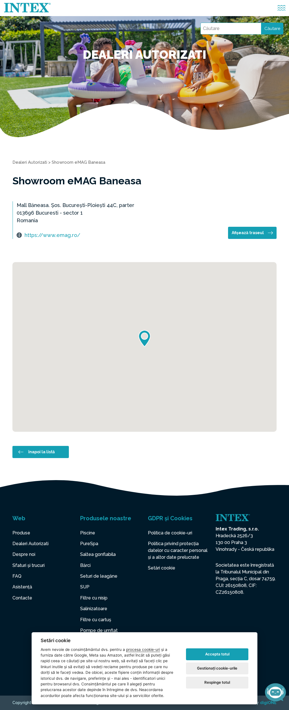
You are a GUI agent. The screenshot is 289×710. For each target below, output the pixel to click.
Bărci (85, 565)
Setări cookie (161, 568)
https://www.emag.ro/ (52, 235)
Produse (21, 533)
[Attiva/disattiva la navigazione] (281, 8)
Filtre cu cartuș (95, 619)
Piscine (87, 533)
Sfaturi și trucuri (28, 565)
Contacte (22, 598)
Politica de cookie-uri (170, 533)
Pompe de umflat (99, 630)
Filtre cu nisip (94, 598)
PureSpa (89, 543)
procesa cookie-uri (143, 649)
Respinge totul (217, 682)
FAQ (16, 576)
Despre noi (23, 554)
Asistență (22, 587)
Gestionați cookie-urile (217, 668)
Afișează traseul (248, 232)
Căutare (272, 28)
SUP (84, 587)
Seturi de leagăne (98, 576)
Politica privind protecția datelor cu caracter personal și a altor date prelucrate (177, 550)
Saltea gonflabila (98, 554)
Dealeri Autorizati (29, 162)
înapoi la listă (41, 452)
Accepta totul (217, 654)
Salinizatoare (93, 608)
